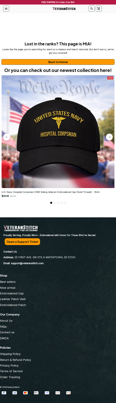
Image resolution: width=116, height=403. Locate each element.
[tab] (51, 203)
